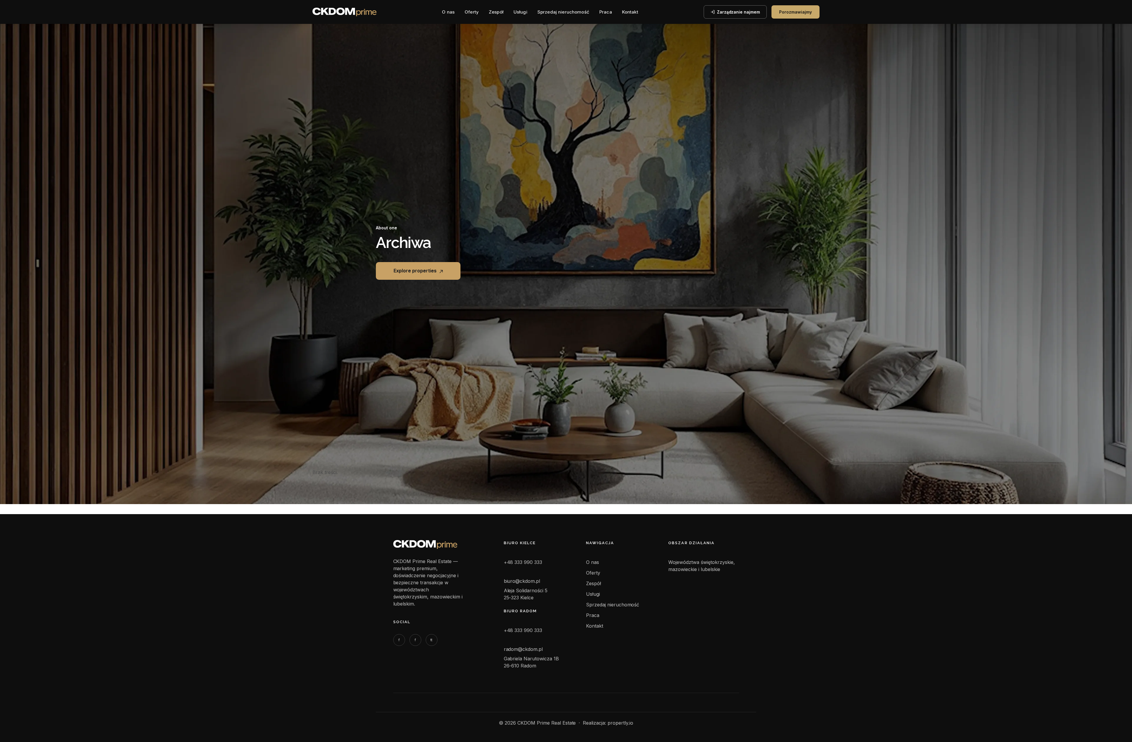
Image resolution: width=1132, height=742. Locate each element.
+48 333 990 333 (523, 562)
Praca (605, 12)
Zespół (496, 12)
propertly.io (620, 723)
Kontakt (630, 12)
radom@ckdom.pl (523, 649)
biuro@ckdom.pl (522, 581)
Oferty (472, 12)
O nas (448, 12)
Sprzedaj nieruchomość (563, 12)
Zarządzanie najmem (738, 11)
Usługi (520, 12)
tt (431, 639)
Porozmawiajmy (795, 11)
